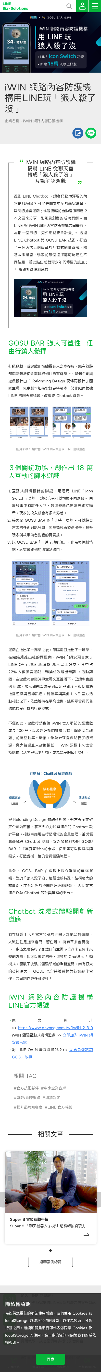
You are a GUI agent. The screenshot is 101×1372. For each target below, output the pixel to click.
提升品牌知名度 (29, 1107)
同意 (50, 1359)
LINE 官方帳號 (60, 1107)
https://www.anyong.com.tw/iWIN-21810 (55, 1028)
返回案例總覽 (50, 1262)
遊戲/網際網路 (28, 1098)
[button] (50, 1250)
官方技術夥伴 (28, 1088)
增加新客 (52, 1098)
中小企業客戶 (55, 1088)
